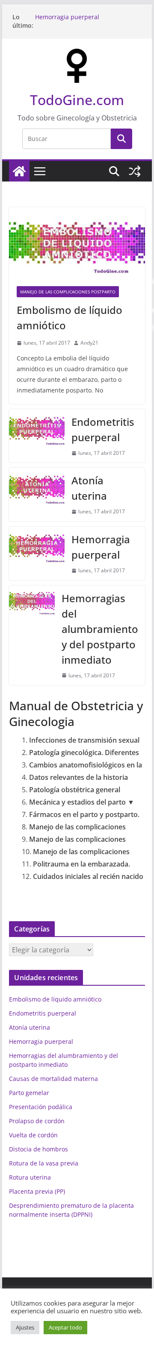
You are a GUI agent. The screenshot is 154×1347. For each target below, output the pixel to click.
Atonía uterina (89, 488)
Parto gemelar (29, 1093)
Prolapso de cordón (37, 1121)
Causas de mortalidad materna (53, 1079)
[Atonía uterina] (37, 494)
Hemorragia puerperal (67, 17)
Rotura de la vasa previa (43, 1163)
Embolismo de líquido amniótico (69, 317)
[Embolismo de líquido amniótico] (77, 242)
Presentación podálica (40, 1107)
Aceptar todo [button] (65, 1327)
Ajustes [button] (25, 1327)
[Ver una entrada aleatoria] (134, 171)
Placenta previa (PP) (37, 1191)
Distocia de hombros (38, 1149)
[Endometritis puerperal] (37, 436)
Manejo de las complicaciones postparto (68, 292)
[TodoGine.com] (19, 171)
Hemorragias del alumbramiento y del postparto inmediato (100, 629)
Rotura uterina (30, 1177)
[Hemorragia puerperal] (37, 553)
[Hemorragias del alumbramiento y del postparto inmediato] (31, 635)
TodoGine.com (77, 100)
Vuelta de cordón (33, 1135)
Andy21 (89, 342)
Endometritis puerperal (102, 429)
